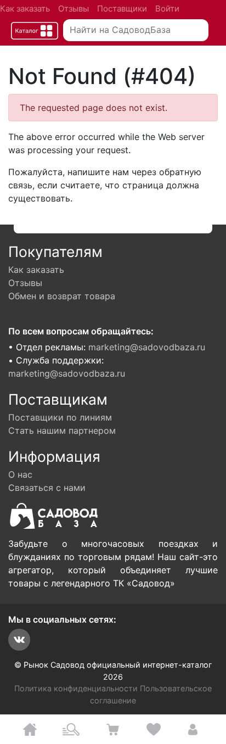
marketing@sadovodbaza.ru (146, 347)
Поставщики (122, 8)
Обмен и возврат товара (61, 295)
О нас (20, 474)
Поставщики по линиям (60, 417)
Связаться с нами (47, 487)
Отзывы (73, 8)
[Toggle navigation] (34, 30)
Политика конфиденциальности (76, 688)
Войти (167, 8)
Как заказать (25, 8)
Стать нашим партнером (62, 430)
